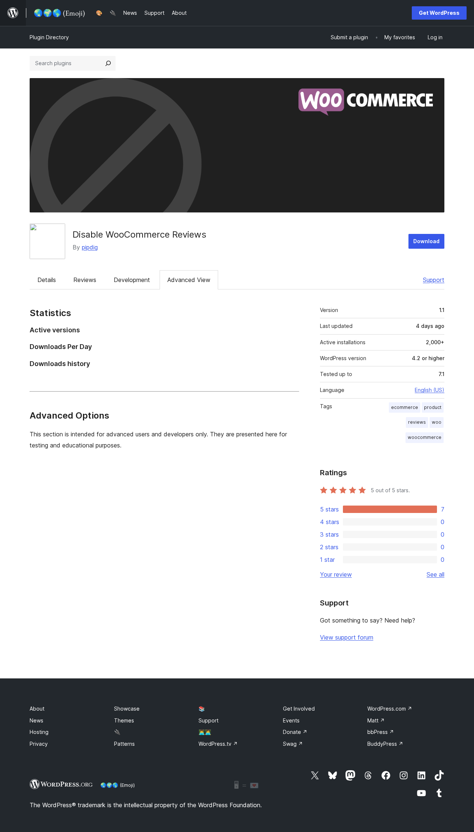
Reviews (84, 280)
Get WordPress (439, 13)
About (37, 708)
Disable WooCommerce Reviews (139, 234)
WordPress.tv (218, 744)
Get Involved (299, 708)
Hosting (39, 732)
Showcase (127, 708)
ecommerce (404, 407)
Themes (124, 720)
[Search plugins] (108, 63)
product (432, 407)
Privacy (39, 744)
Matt (376, 720)
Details (46, 280)
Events (291, 720)
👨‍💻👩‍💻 (204, 732)
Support (433, 280)
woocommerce (424, 437)
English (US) (429, 390)
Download (426, 241)
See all (435, 574)
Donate (295, 732)
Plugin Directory (49, 37)
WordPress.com (389, 708)
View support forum (346, 637)
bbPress (380, 732)
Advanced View (188, 280)
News (36, 720)
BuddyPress (385, 744)
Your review (336, 574)
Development (132, 280)
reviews (417, 422)
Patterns (124, 744)
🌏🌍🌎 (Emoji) (117, 785)
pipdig (90, 247)
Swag (293, 744)
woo (436, 422)
